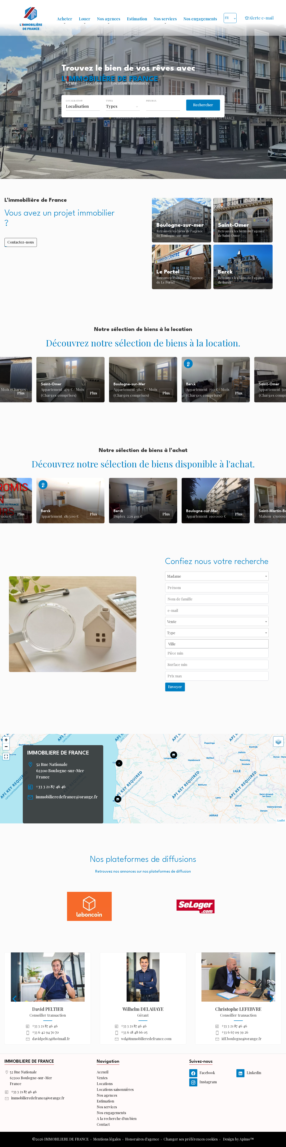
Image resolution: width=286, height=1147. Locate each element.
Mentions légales (107, 1139)
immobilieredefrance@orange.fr (67, 796)
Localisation (74, 101)
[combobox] (83, 106)
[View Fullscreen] (6, 756)
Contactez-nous (20, 242)
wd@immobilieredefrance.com (146, 1038)
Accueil (30, 17)
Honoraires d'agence (142, 1139)
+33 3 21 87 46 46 (50, 786)
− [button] (6, 746)
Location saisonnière (130, 84)
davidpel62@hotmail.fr (51, 1038)
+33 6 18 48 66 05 (134, 1032)
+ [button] (6, 740)
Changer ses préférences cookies (191, 1139)
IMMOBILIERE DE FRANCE (58, 753)
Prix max (151, 101)
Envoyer (175, 686)
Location (94, 84)
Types (109, 101)
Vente (71, 84)
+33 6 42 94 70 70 (45, 1032)
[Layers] (278, 741)
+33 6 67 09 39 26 (235, 1032)
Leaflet (281, 820)
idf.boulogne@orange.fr (242, 1038)
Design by (238, 1139)
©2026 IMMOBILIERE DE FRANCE (60, 1139)
